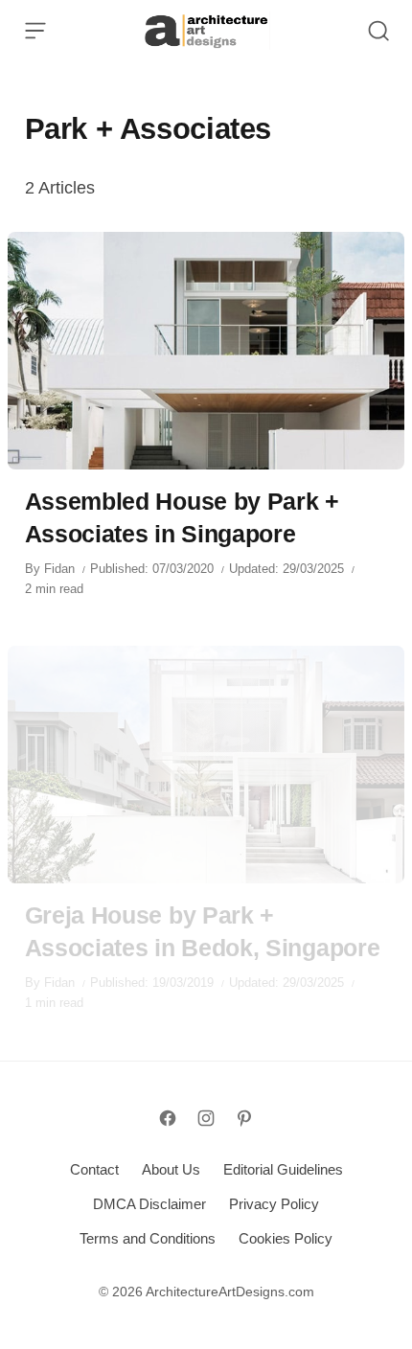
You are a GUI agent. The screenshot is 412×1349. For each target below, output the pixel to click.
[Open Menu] (35, 30)
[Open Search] (378, 30)
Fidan (59, 568)
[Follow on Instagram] (206, 1118)
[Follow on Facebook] (167, 1118)
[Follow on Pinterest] (244, 1118)
